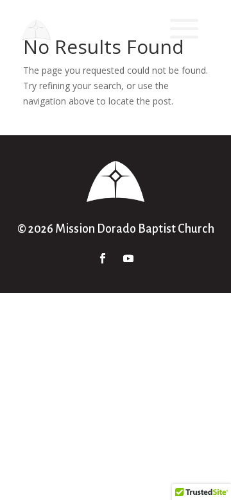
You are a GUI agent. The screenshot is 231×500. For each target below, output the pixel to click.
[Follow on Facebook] (102, 258)
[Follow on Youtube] (128, 258)
